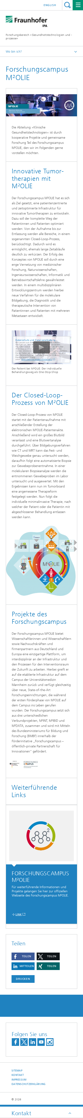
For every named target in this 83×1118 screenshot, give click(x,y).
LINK (18, 914)
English (50, 5)
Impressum (19, 1079)
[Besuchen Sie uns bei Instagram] (49, 1042)
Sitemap (17, 1070)
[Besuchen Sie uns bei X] (24, 1042)
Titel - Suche (67, 5)
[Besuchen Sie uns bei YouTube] (41, 1042)
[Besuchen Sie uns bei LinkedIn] (32, 1042)
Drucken (23, 978)
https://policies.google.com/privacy (36, 359)
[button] (23, 956)
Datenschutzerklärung (29, 1084)
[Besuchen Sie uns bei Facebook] (15, 1042)
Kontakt (18, 1075)
